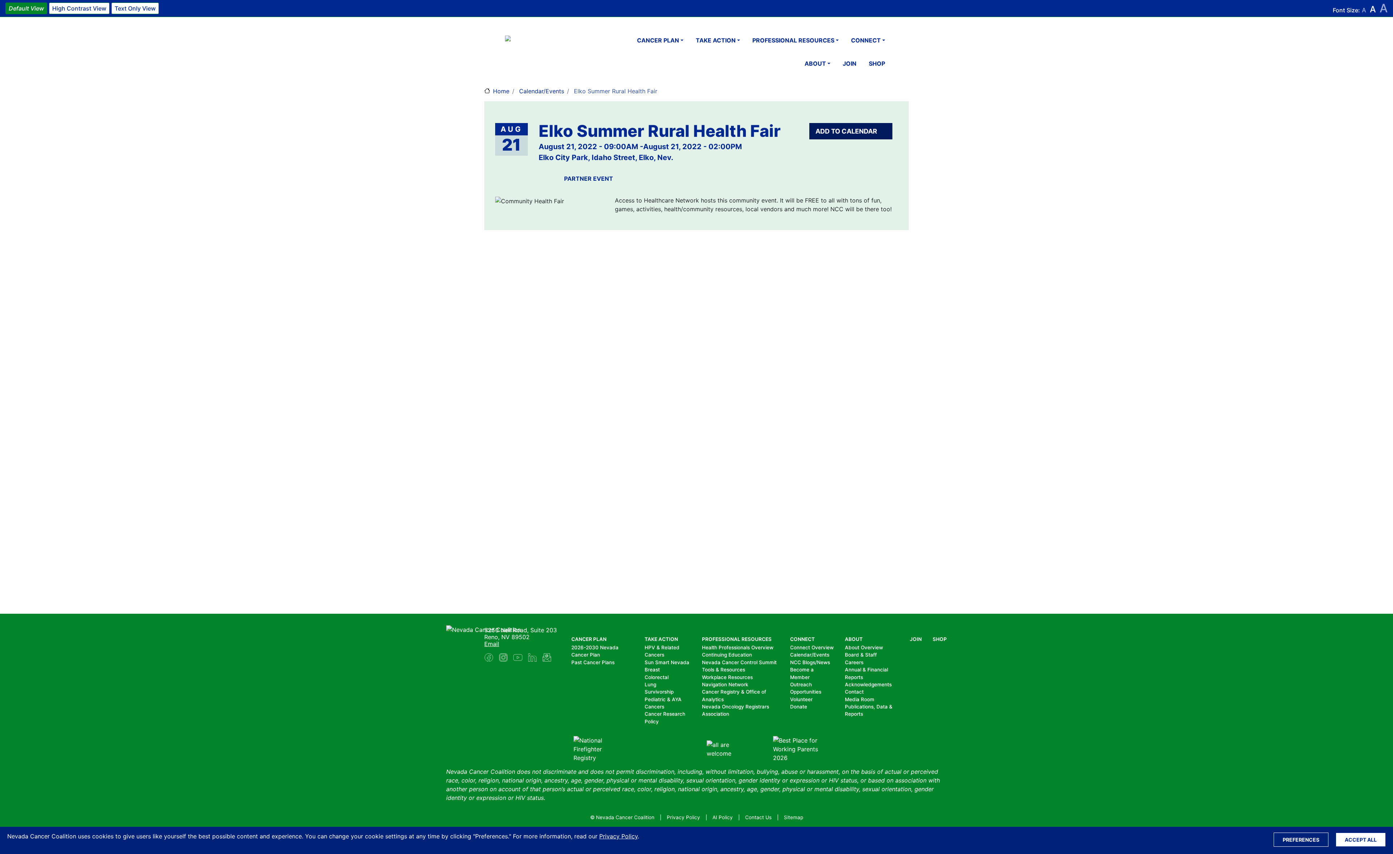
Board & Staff (861, 655)
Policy (652, 721)
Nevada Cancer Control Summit (739, 662)
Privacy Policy (618, 836)
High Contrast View (79, 8)
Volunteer (801, 699)
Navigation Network (725, 684)
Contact (854, 692)
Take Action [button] (716, 40)
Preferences (1301, 840)
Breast (652, 670)
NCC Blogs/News (810, 662)
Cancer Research (665, 714)
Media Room (859, 699)
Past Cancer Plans (593, 662)
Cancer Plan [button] (658, 40)
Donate (798, 707)
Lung (650, 684)
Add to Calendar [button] (847, 131)
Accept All (1361, 840)
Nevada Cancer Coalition (548, 52)
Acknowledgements (868, 684)
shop (877, 63)
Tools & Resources (723, 670)
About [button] (815, 63)
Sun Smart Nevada (667, 662)
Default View (26, 8)
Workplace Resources (727, 677)
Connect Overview (812, 647)
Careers (854, 662)
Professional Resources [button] (793, 40)
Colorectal (657, 677)
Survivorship (659, 692)
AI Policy (722, 817)
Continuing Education (727, 655)
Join (849, 63)
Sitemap (793, 817)
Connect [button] (866, 40)
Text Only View (135, 8)
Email (491, 643)
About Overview (864, 647)
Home (501, 91)
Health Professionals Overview (737, 647)
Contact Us (758, 817)
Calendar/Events (541, 91)
